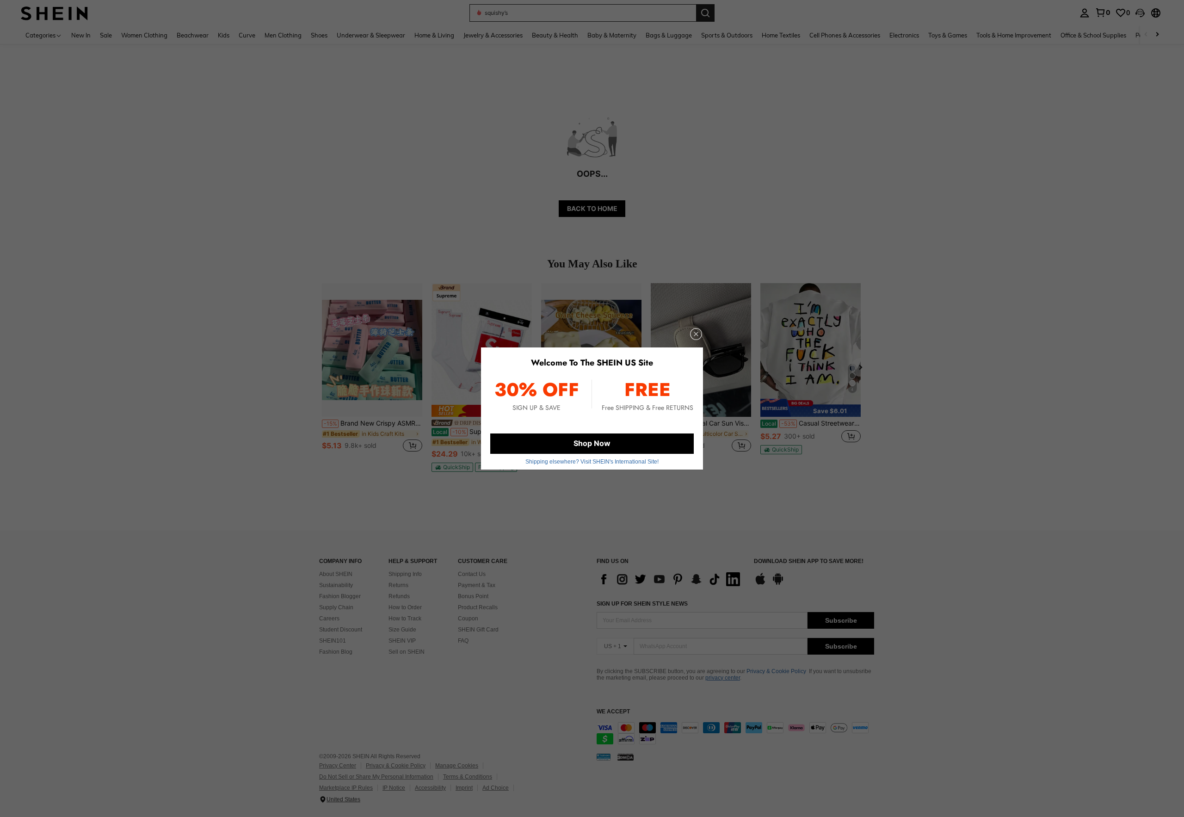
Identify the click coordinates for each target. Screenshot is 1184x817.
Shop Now (592, 443)
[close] (696, 334)
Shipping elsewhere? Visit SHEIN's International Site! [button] (592, 461)
